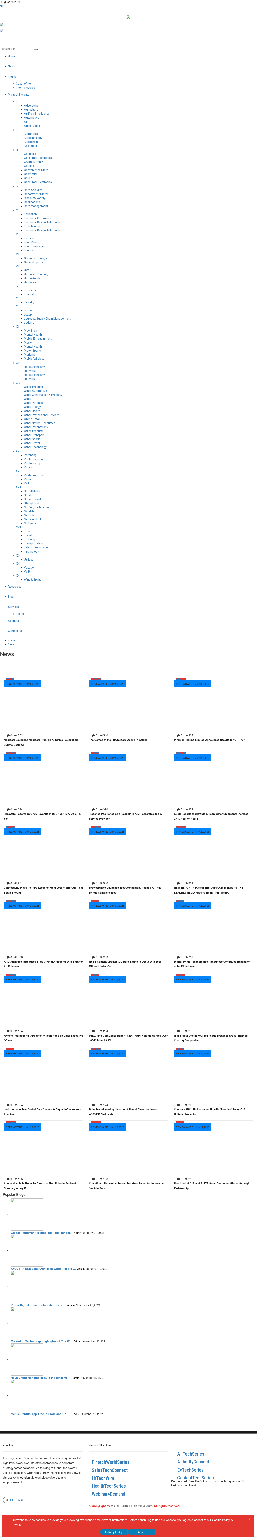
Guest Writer (24, 83)
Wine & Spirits (32, 579)
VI (17, 234)
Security (29, 515)
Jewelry (29, 302)
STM (98, 1123)
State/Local (31, 503)
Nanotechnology (34, 366)
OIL (182, 1123)
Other (27, 398)
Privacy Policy (114, 1532)
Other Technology (35, 447)
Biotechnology (33, 137)
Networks (30, 370)
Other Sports (32, 439)
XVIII (18, 527)
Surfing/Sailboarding (37, 507)
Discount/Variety (34, 198)
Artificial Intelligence (37, 113)
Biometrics (31, 133)
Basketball (30, 145)
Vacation (29, 567)
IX (17, 286)
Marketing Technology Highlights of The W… (41, 1341)
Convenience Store (36, 170)
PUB (183, 827)
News (11, 644)
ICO (93, 975)
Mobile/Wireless (34, 358)
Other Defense (33, 402)
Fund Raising (32, 242)
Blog (11, 596)
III (17, 149)
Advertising (31, 105)
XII (17, 326)
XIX (18, 555)
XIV (18, 382)
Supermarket (32, 499)
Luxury (28, 310)
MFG (13, 975)
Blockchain (31, 141)
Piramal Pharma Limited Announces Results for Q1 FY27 (209, 740)
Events (20, 613)
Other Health (32, 411)
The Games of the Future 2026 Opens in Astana (118, 740)
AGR (8, 901)
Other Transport (34, 435)
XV (18, 451)
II (16, 129)
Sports (28, 495)
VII (17, 254)
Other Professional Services (41, 415)
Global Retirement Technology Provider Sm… (42, 1233)
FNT (97, 975)
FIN (97, 901)
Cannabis (30, 153)
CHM (8, 975)
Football (29, 250)
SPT (93, 679)
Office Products (34, 386)
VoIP (27, 571)
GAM (98, 679)
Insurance (30, 290)
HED (93, 1123)
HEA (178, 679)
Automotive (31, 117)
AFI (12, 679)
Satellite (29, 511)
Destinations (32, 202)
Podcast (29, 467)
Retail (27, 479)
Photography (32, 463)
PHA (183, 679)
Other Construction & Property (43, 394)
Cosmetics (31, 174)
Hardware (30, 282)
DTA (8, 679)
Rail (26, 483)
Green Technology (35, 258)
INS (8, 1049)
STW (13, 753)
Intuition (13, 76)
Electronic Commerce (37, 218)
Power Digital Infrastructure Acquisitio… (38, 1305)
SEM (178, 753)
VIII (18, 266)
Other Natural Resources (39, 423)
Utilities (28, 559)
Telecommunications (37, 547)
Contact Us (15, 630)
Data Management (36, 206)
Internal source (25, 87)
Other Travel (32, 443)
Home (11, 640)
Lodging (29, 322)
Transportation (33, 543)
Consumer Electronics (38, 157)
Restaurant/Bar (34, 475)
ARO (98, 1049)
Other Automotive (35, 390)
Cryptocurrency (34, 161)
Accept (142, 1532)
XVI (18, 471)
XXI (18, 575)
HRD (98, 827)
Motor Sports (32, 350)
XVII (18, 487)
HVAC (27, 270)
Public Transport (34, 459)
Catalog (29, 165)
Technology (31, 551)
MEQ (13, 901)
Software (30, 523)
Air (26, 121)
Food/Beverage (34, 246)
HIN (178, 1049)
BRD (93, 901)
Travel (28, 535)
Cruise (28, 178)
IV (17, 186)
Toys (27, 531)
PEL (183, 975)
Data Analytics (33, 190)
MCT (93, 1049)
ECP (183, 753)
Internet (29, 294)
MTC (13, 1123)
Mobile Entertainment (38, 338)
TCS (8, 827)
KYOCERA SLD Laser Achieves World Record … (43, 1269)
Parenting (30, 455)
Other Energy (32, 407)
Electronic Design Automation (43, 222)
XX (18, 563)
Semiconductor (34, 519)
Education (30, 214)
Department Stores (36, 194)
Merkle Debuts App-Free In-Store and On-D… (41, 1414)
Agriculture (31, 109)
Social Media (32, 491)
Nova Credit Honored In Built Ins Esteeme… (40, 1378)
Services (13, 606)
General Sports (33, 262)
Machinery (30, 330)
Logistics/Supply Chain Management (47, 318)
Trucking (29, 539)
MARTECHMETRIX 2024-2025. (132, 1506)
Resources (14, 586)
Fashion (29, 238)
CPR (8, 753)
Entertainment (33, 226)
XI (17, 306)
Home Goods (32, 278)
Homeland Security (36, 274)
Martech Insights (18, 94)
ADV (178, 827)
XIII (18, 362)
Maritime (30, 354)
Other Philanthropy (36, 427)
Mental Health (33, 334)
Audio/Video (32, 125)
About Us (14, 620)
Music (28, 342)
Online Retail (32, 419)
